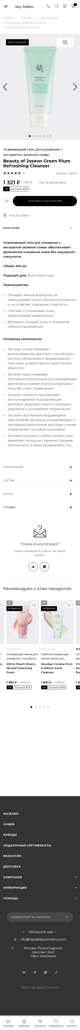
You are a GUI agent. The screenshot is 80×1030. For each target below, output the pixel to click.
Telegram (33, 566)
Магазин (11, 813)
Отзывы (9, 507)
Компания (12, 877)
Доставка (12, 866)
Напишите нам (41, 932)
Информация (15, 887)
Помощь (10, 898)
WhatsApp (44, 566)
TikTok (56, 972)
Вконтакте (23, 972)
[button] (30, 136)
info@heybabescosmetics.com (43, 939)
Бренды (10, 834)
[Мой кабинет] (65, 7)
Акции (9, 824)
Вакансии (12, 856)
